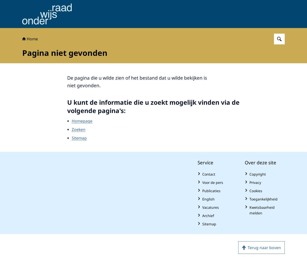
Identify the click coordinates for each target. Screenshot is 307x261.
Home (32, 38)
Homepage (82, 121)
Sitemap (79, 138)
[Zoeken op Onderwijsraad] (279, 39)
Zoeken (78, 129)
